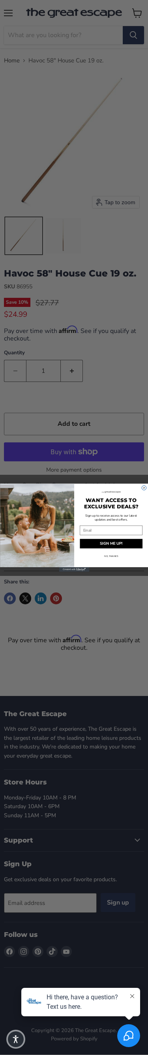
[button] (15, 1039)
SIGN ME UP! (110, 543)
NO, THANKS (111, 555)
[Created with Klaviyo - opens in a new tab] (74, 569)
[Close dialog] (144, 487)
